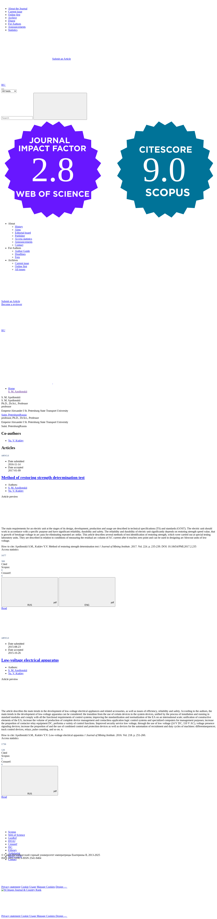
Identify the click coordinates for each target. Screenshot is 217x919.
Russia (23, 414)
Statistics (12, 30)
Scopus (12, 831)
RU (3, 84)
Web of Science (16, 834)
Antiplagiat (14, 853)
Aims (18, 229)
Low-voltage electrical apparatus (30, 660)
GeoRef (12, 838)
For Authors (14, 23)
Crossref (12, 844)
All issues (20, 269)
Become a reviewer (11, 304)
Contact (19, 244)
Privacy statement (10, 886)
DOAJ (11, 841)
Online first (14, 14)
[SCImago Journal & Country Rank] (21, 889)
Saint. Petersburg (10, 414)
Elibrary (12, 850)
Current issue (15, 11)
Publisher (20, 235)
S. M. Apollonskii (17, 391)
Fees (17, 257)
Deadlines (20, 254)
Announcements (17, 26)
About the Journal (17, 8)
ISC (10, 847)
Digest (11, 20)
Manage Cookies (46, 886)
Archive (12, 17)
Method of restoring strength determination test (43, 477)
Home (11, 388)
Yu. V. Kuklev (16, 440)
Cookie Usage (28, 886)
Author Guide (22, 251)
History (19, 226)
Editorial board (23, 232)
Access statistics (23, 238)
